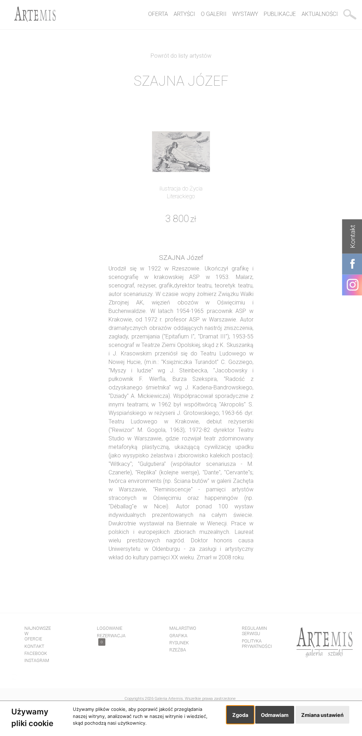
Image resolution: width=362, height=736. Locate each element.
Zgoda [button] (240, 715)
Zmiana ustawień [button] (322, 715)
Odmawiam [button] (274, 715)
